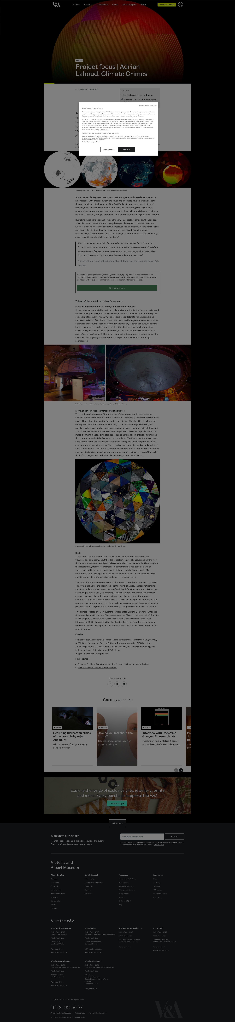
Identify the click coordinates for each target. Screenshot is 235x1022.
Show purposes (108, 149)
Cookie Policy (104, 129)
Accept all (126, 149)
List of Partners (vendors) (91, 142)
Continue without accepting (147, 105)
